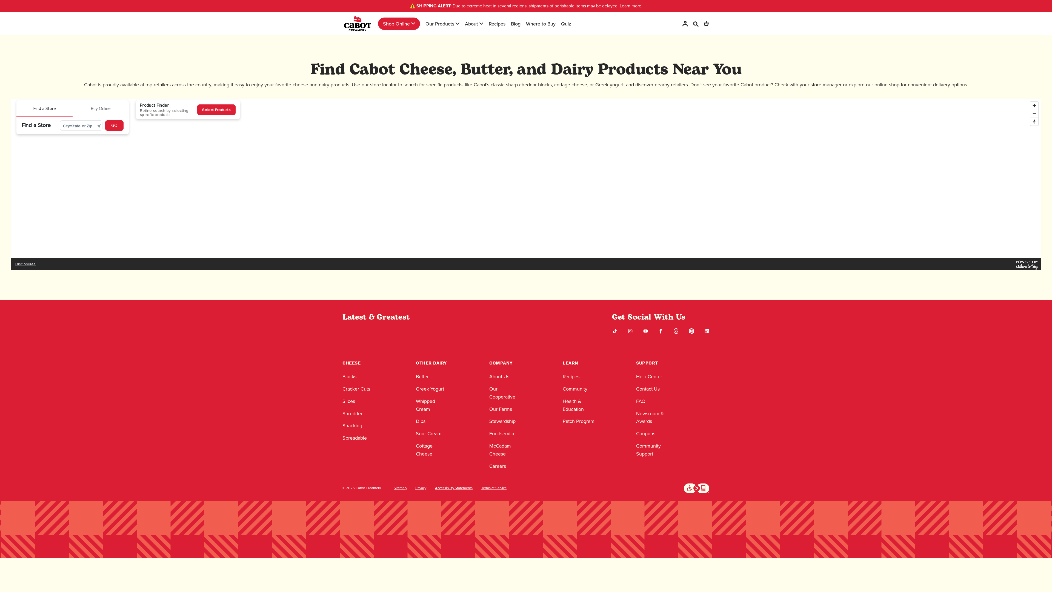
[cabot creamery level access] (697, 487)
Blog (516, 23)
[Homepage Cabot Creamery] (357, 23)
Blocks (349, 376)
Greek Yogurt (430, 388)
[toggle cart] (706, 23)
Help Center (649, 376)
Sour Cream (429, 433)
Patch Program (578, 421)
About (471, 23)
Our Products (439, 23)
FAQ (640, 401)
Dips (420, 421)
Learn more (630, 6)
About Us (499, 376)
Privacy (420, 488)
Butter (422, 376)
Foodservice (502, 433)
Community (575, 388)
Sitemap (400, 488)
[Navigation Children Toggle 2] (457, 23)
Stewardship (502, 421)
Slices (348, 401)
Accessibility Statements (454, 488)
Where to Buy (541, 23)
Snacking (352, 425)
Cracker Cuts (356, 388)
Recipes (497, 23)
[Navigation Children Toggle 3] (481, 23)
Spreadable (354, 438)
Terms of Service (494, 488)
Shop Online (396, 24)
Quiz (566, 23)
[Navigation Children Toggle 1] (413, 23)
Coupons (645, 433)
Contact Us (648, 388)
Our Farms (500, 409)
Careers (497, 466)
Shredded (353, 413)
